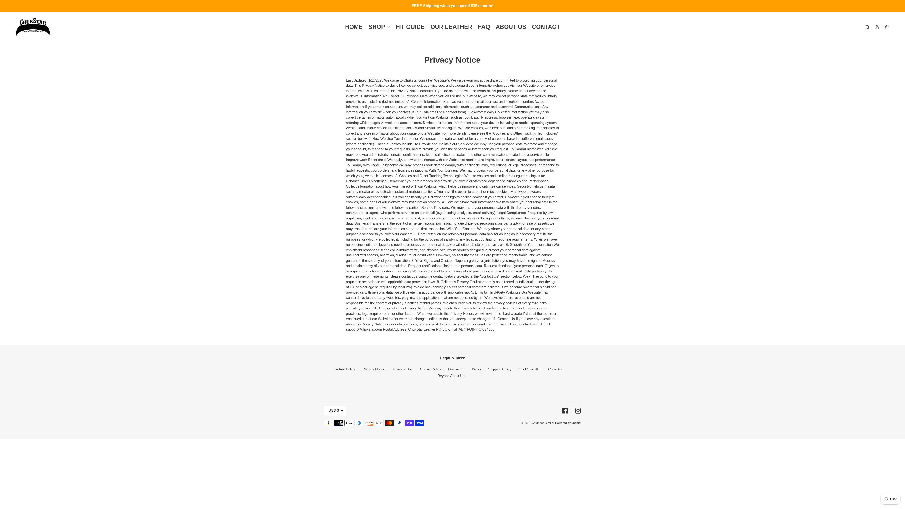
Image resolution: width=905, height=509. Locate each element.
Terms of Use (402, 369)
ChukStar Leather (543, 423)
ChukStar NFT (530, 369)
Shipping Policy (500, 369)
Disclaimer (456, 369)
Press (476, 369)
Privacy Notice (373, 369)
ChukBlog (555, 369)
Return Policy (345, 369)
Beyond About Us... (452, 376)
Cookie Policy (430, 369)
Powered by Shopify (568, 423)
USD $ (334, 410)
